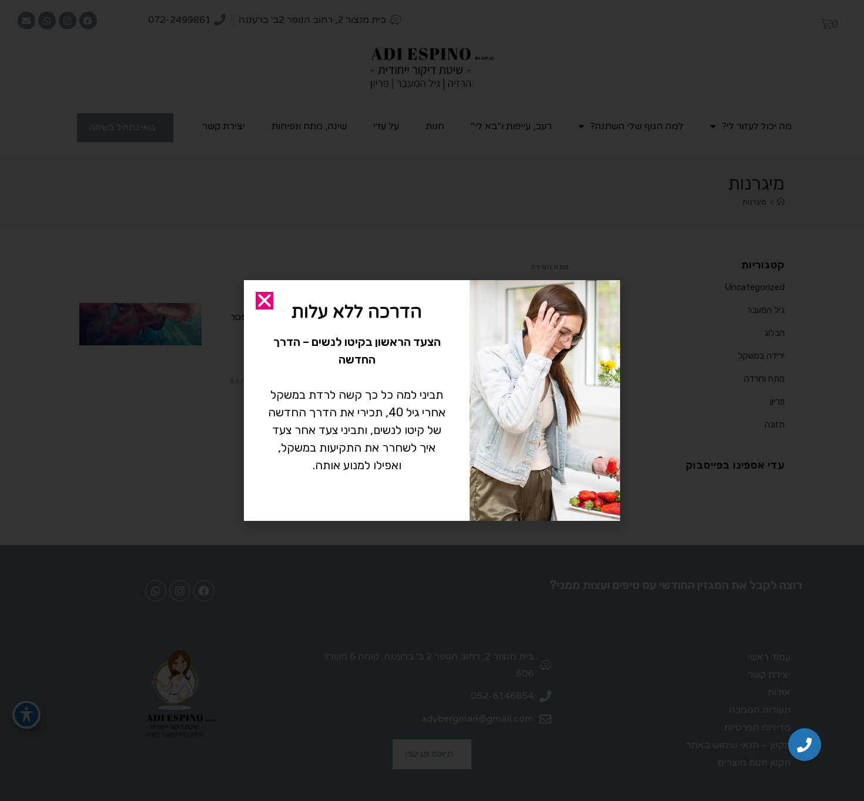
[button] (804, 744)
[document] (432, 400)
